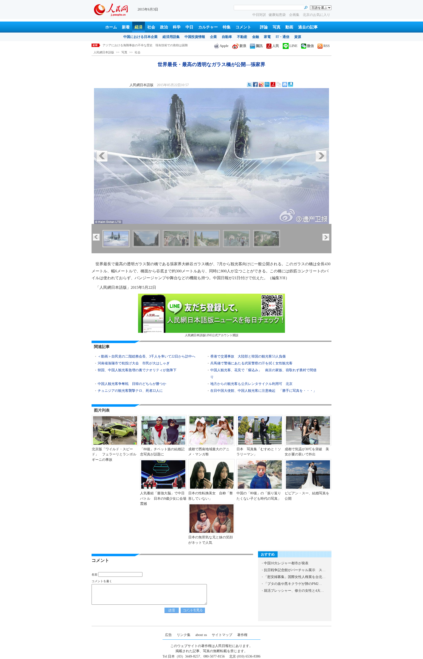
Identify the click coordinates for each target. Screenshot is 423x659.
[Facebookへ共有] (255, 84)
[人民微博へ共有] (272, 84)
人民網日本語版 (104, 52)
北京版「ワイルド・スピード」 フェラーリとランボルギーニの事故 (114, 454)
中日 (189, 27)
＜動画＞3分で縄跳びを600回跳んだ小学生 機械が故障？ (141, 45)
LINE (293, 46)
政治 (164, 27)
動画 (289, 27)
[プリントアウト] (284, 84)
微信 (310, 46)
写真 (277, 27)
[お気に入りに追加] (290, 84)
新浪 (242, 46)
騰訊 (259, 46)
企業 (213, 37)
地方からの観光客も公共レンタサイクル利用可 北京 (251, 384)
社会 (151, 27)
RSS (326, 46)
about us (201, 635)
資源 (297, 37)
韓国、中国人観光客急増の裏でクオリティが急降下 (137, 370)
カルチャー (208, 27)
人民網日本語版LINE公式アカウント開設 (211, 335)
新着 (126, 27)
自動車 (227, 37)
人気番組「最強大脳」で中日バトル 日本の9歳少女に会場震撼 (163, 498)
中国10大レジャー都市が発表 (286, 563)
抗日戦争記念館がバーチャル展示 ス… (295, 570)
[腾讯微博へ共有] (267, 84)
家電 (267, 37)
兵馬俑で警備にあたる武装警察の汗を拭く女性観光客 (251, 363)
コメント (243, 27)
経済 (138, 27)
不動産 (242, 37)
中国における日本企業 (140, 37)
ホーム (111, 27)
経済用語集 (171, 37)
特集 (227, 27)
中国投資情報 (195, 37)
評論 (264, 27)
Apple (224, 46)
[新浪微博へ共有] (261, 84)
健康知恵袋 (278, 15)
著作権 (242, 635)
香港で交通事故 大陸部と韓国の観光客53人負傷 (248, 356)
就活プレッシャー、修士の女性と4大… (294, 590)
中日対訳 (259, 15)
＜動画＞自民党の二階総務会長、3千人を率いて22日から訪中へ (146, 356)
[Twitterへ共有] (249, 84)
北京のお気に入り (316, 15)
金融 (255, 37)
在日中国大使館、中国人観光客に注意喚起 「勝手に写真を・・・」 (263, 391)
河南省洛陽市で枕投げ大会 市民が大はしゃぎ (134, 363)
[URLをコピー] (278, 84)
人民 (275, 46)
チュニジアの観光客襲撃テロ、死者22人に (130, 391)
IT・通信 (282, 37)
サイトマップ (222, 635)
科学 (177, 27)
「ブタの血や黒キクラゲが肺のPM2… (293, 584)
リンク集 (183, 635)
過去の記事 (308, 27)
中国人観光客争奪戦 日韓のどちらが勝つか (132, 384)
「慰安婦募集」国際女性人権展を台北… (295, 577)
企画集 (294, 15)
